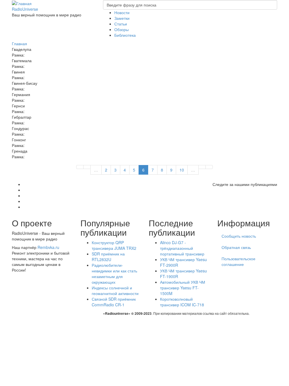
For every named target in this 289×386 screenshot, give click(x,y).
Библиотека (125, 35)
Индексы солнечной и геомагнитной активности (115, 290)
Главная (19, 43)
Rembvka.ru (48, 247)
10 (181, 170)
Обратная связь (236, 247)
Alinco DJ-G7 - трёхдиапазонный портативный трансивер (182, 248)
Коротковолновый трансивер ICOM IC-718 (182, 301)
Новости (122, 12)
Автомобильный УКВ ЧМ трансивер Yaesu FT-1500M (182, 287)
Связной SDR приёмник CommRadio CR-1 (114, 301)
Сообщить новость (239, 236)
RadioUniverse (25, 9)
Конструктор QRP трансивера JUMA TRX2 (114, 245)
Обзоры (121, 29)
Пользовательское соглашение (238, 261)
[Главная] (22, 3)
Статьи (120, 24)
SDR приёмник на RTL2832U (108, 256)
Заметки (122, 18)
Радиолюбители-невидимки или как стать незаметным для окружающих (114, 273)
